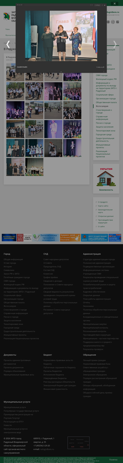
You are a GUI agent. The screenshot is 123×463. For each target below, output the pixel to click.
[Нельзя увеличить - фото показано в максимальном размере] (102, 5)
